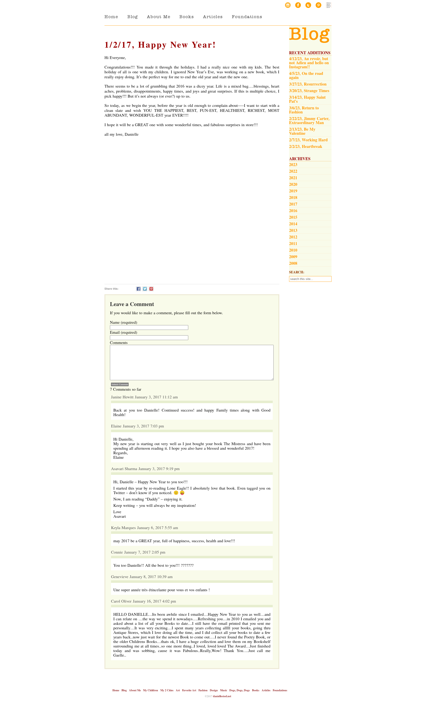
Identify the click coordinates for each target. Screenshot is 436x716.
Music (223, 690)
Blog (132, 16)
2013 (293, 230)
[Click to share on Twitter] (144, 288)
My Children (150, 690)
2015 (293, 217)
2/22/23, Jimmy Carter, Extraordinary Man (309, 120)
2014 (293, 224)
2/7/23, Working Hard (308, 140)
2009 (293, 257)
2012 (293, 237)
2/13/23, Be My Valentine (302, 131)
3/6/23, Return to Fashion (304, 110)
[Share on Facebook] (138, 288)
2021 (293, 178)
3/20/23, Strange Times (309, 90)
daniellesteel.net (222, 696)
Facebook (298, 5)
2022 (293, 171)
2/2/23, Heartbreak (305, 146)
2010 (293, 250)
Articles (213, 16)
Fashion (203, 690)
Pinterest (318, 5)
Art (178, 690)
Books (186, 16)
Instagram (288, 5)
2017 (293, 204)
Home (111, 16)
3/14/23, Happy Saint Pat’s (307, 99)
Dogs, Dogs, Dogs (239, 690)
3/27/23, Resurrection (308, 84)
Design (214, 690)
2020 (293, 184)
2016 (293, 210)
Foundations (247, 16)
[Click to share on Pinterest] (151, 288)
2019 (293, 191)
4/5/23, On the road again (306, 75)
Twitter (308, 5)
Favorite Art (189, 690)
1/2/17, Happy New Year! (160, 44)
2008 (293, 263)
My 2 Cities (166, 690)
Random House (329, 5)
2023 (293, 164)
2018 (293, 197)
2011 (293, 243)
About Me (158, 16)
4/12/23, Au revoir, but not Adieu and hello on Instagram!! (309, 63)
